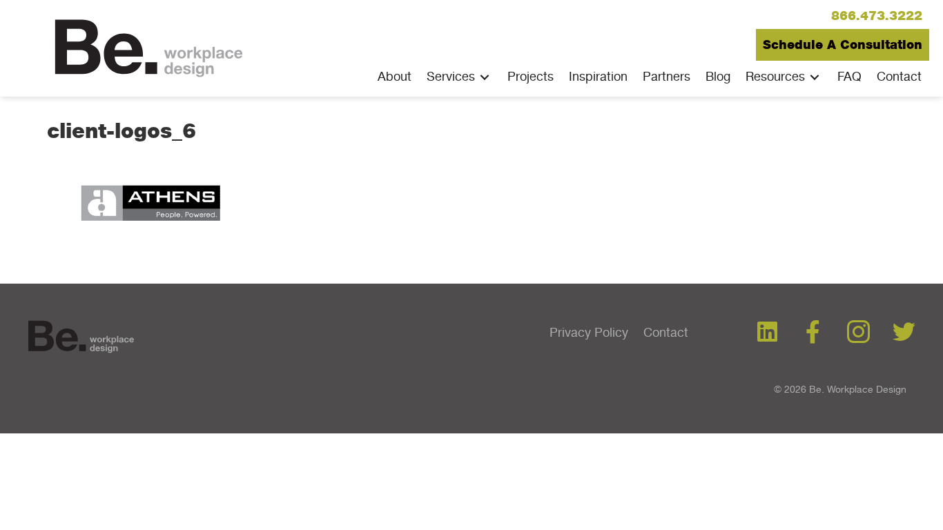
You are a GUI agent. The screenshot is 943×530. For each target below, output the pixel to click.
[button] (876, 16)
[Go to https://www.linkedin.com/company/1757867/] (767, 332)
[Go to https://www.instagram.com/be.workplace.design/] (858, 333)
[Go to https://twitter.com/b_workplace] (904, 332)
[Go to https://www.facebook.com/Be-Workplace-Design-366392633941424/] (812, 332)
